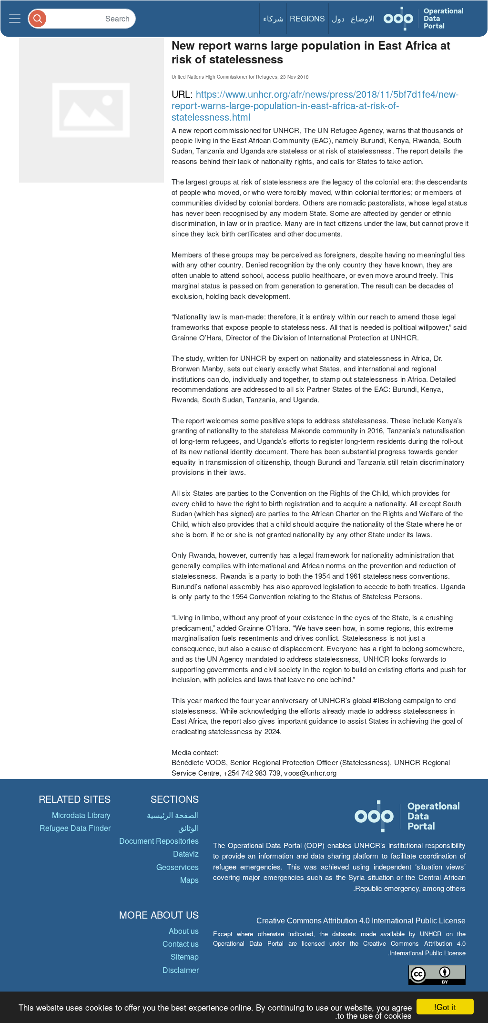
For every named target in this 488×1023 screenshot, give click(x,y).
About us (184, 930)
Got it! (445, 1007)
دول (338, 18)
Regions (307, 18)
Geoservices (177, 866)
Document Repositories (159, 840)
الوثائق (188, 827)
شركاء (273, 18)
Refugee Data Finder (75, 827)
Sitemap (185, 956)
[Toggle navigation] (15, 18)
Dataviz (186, 853)
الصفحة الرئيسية (173, 814)
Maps (189, 879)
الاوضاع (363, 18)
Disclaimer (181, 969)
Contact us (181, 943)
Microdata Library (81, 814)
